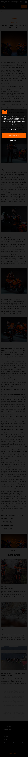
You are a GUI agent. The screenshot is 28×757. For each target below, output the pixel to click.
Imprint (16, 124)
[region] (14, 126)
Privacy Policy (13, 124)
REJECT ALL (14, 130)
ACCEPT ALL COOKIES (14, 135)
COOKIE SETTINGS (14, 140)
